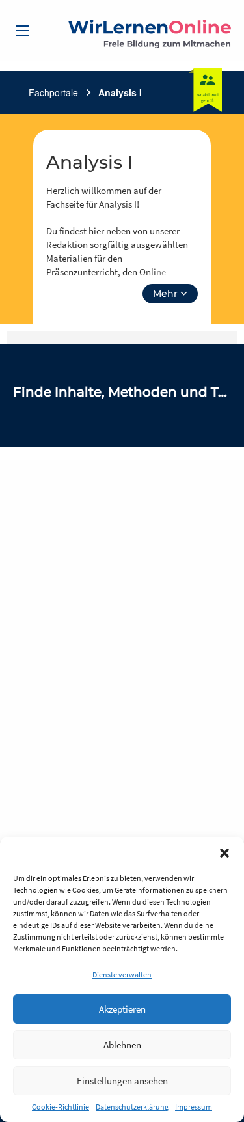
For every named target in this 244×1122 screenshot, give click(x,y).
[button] (224, 853)
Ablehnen (122, 1045)
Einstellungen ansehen (122, 1080)
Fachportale (53, 92)
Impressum (193, 1107)
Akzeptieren (122, 1009)
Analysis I (120, 92)
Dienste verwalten (122, 974)
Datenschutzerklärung (132, 1107)
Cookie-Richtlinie (60, 1107)
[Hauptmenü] (22, 30)
